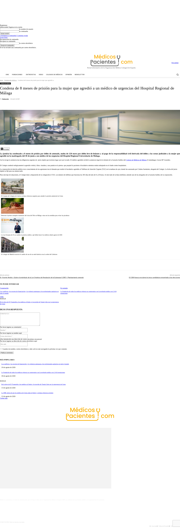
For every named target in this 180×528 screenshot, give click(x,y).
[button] (177, 74)
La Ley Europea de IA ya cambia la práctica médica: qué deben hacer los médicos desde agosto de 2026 (31, 235)
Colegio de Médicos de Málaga (136, 160)
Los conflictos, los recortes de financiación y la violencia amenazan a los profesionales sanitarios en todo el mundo (35, 364)
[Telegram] (173, 50)
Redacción (5, 99)
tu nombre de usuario (26, 29)
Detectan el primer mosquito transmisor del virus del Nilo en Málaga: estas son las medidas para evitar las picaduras (35, 215)
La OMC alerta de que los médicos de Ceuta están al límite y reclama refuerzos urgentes (27, 393)
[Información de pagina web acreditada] (90, 509)
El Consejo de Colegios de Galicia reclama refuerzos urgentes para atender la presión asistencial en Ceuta (32, 196)
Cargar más (4, 398)
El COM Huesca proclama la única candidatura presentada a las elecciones (154, 277)
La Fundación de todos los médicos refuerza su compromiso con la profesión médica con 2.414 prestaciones (33, 372)
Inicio (1, 80)
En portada (64, 288)
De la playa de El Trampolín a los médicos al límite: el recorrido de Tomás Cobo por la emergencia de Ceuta (33, 384)
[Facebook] (164, 50)
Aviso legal (3, 37)
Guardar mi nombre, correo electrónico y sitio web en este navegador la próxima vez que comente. (34, 349)
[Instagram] (167, 50)
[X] (176, 50)
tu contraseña (23, 31)
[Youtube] (179, 50)
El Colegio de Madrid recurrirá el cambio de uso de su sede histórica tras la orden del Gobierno (29, 254)
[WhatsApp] (36, 104)
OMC (2, 297)
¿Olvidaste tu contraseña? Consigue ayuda (14, 35)
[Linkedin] (170, 50)
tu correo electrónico (26, 43)
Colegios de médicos (10, 80)
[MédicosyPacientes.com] (111, 60)
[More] (59, 104)
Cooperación (4, 288)
